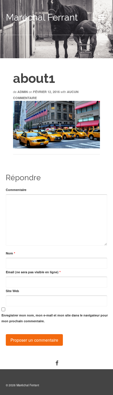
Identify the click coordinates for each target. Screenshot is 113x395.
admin (22, 92)
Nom (10, 253)
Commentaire (16, 190)
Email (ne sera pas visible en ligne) (33, 272)
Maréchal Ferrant (42, 17)
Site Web (12, 291)
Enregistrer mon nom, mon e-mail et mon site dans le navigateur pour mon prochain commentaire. (54, 318)
